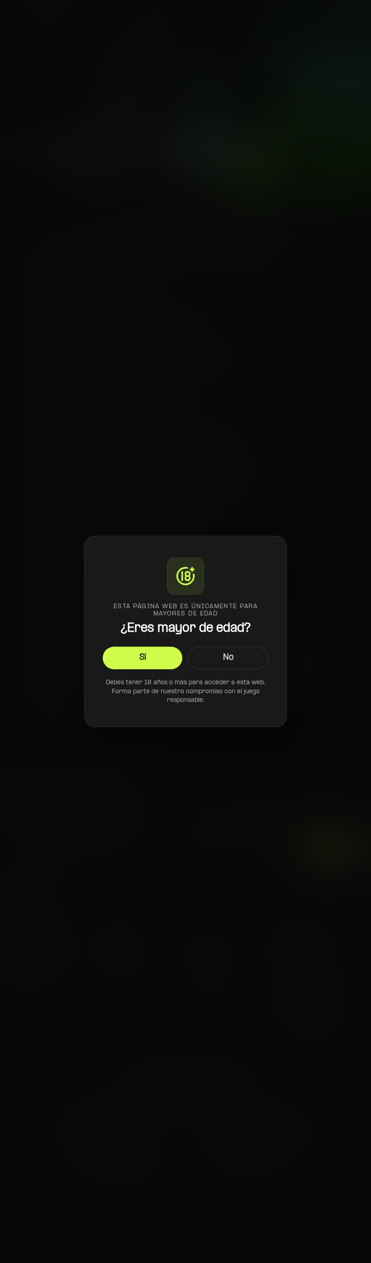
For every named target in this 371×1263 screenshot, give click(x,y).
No (228, 657)
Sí (142, 657)
